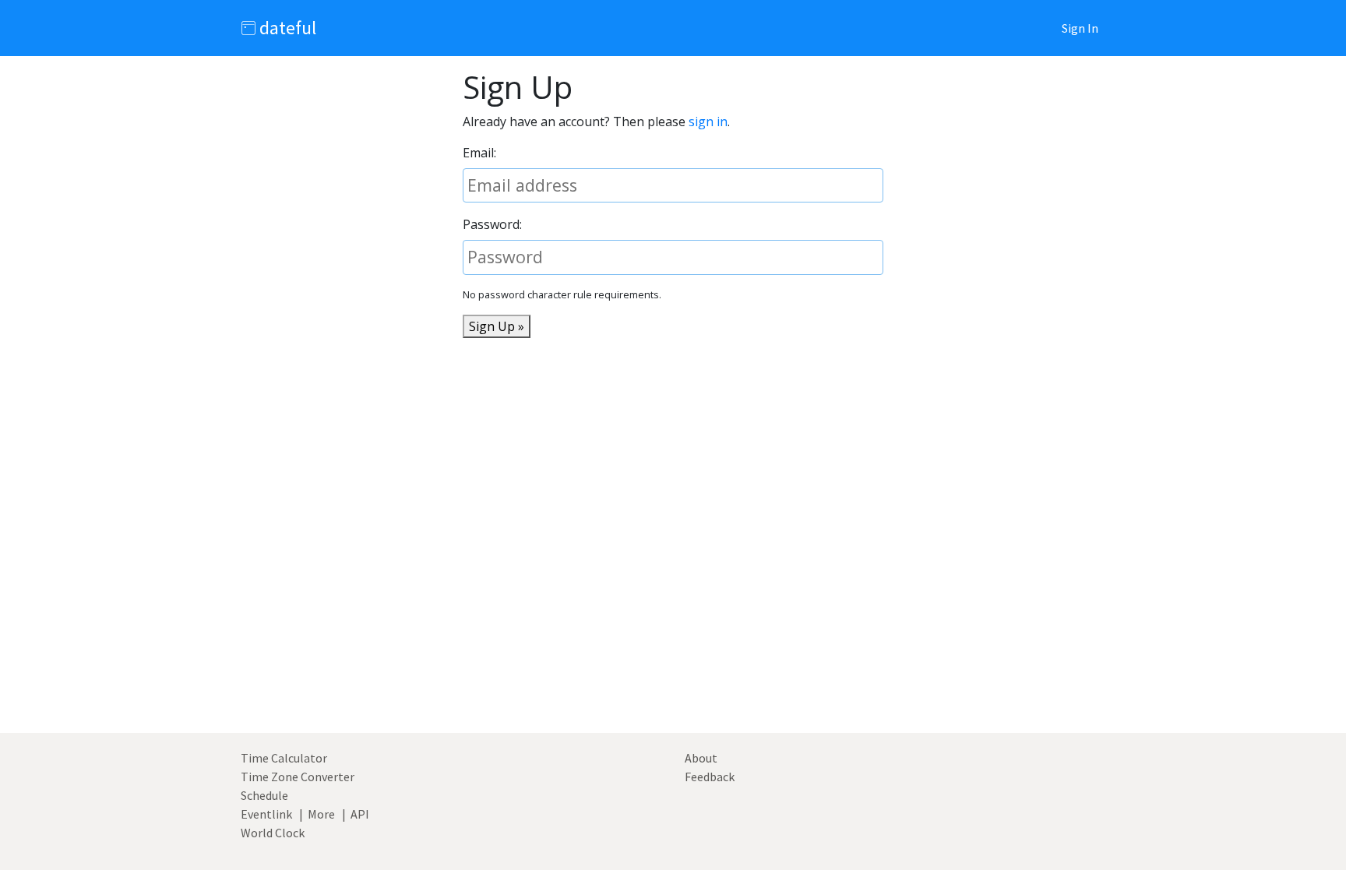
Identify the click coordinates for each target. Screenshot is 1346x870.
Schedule (264, 795)
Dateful (285, 28)
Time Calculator (284, 758)
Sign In (1080, 28)
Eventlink (266, 814)
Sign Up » (496, 326)
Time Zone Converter (297, 776)
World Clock (273, 832)
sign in (708, 121)
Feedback (710, 776)
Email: (479, 152)
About (701, 758)
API (360, 814)
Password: (492, 224)
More (321, 814)
